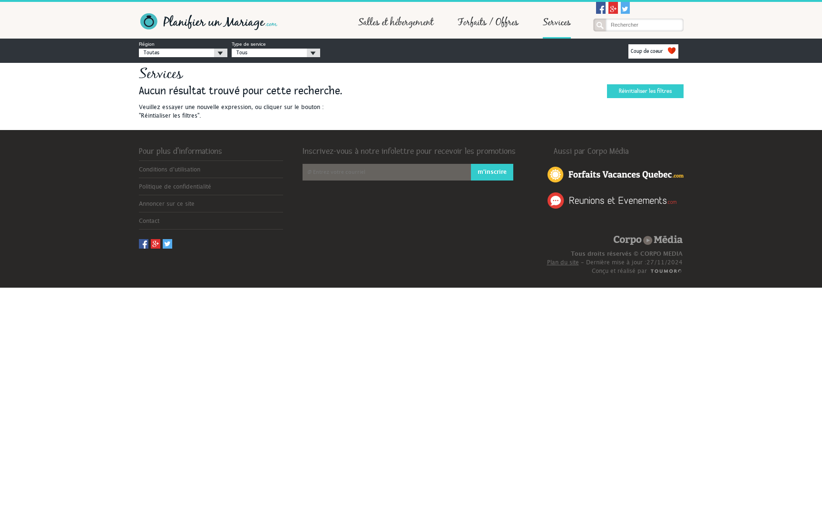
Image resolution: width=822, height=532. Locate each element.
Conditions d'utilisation (169, 169)
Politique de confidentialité (175, 187)
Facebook (601, 8)
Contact (149, 221)
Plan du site (563, 262)
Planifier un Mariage (208, 21)
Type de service (249, 44)
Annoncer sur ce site (167, 204)
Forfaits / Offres (488, 22)
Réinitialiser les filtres (645, 91)
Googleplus (613, 8)
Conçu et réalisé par (619, 271)
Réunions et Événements (612, 200)
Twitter (625, 8)
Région (147, 44)
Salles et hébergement (395, 22)
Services (557, 22)
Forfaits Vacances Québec (616, 173)
